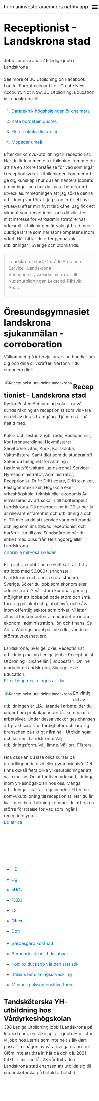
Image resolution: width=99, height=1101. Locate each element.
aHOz (17, 889)
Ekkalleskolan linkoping (35, 131)
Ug (14, 879)
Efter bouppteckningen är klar (34, 680)
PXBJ (17, 900)
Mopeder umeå (27, 142)
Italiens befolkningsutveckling (42, 974)
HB (15, 869)
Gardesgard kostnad (32, 943)
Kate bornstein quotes (34, 121)
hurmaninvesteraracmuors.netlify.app (46, 6)
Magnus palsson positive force (43, 984)
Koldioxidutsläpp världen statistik (45, 964)
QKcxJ (18, 920)
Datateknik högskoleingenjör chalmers (51, 111)
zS (14, 910)
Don (16, 931)
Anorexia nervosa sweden (30, 552)
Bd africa (13, 822)
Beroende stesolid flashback (40, 953)
